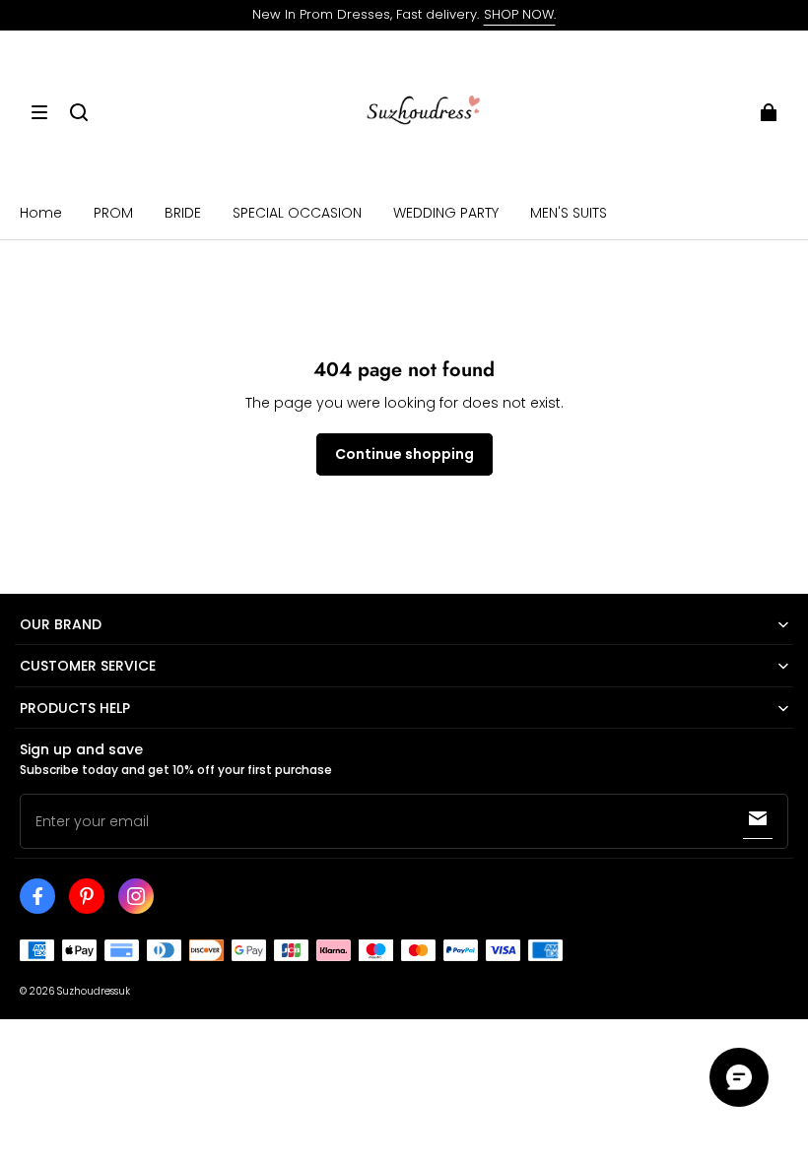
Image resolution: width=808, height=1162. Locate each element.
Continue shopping (404, 454)
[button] (39, 112)
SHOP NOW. (520, 14)
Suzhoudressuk (93, 991)
